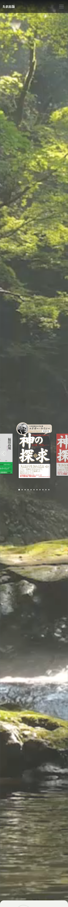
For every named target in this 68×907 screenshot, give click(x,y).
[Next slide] (64, 453)
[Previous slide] (3, 453)
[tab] (19, 489)
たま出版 (8, 6)
